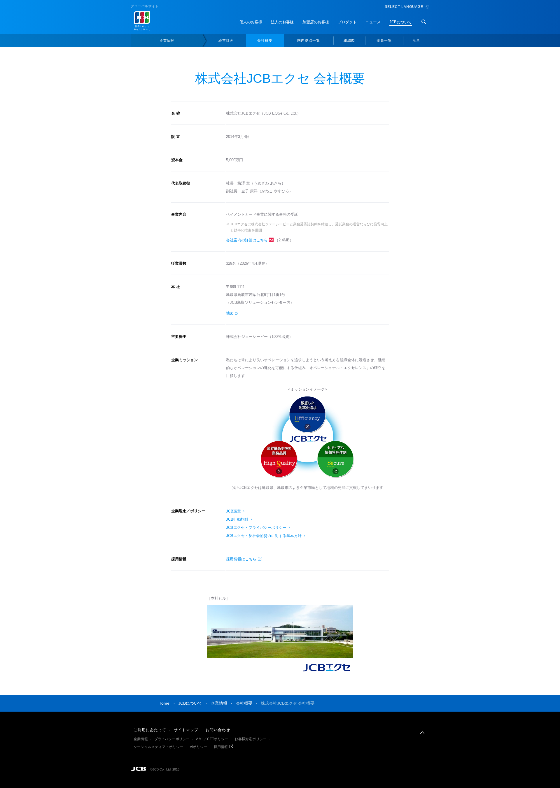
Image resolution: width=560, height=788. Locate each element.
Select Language (404, 7)
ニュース (373, 22)
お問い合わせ (218, 730)
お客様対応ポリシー (251, 739)
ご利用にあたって (150, 730)
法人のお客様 (282, 22)
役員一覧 (384, 40)
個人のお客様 (250, 22)
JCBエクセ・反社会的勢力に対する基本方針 (264, 535)
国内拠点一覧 (308, 40)
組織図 (349, 40)
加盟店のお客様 (315, 22)
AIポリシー (198, 747)
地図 (230, 313)
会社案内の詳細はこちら (247, 240)
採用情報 (221, 747)
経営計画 (226, 40)
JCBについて (400, 22)
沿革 (416, 40)
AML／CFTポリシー (212, 739)
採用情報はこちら (241, 559)
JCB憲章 (233, 511)
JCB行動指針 (237, 519)
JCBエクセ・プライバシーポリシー (256, 527)
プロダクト (347, 22)
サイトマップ (186, 730)
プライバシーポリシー (172, 739)
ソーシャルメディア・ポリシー (158, 747)
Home (163, 703)
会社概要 (264, 40)
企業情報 (167, 40)
